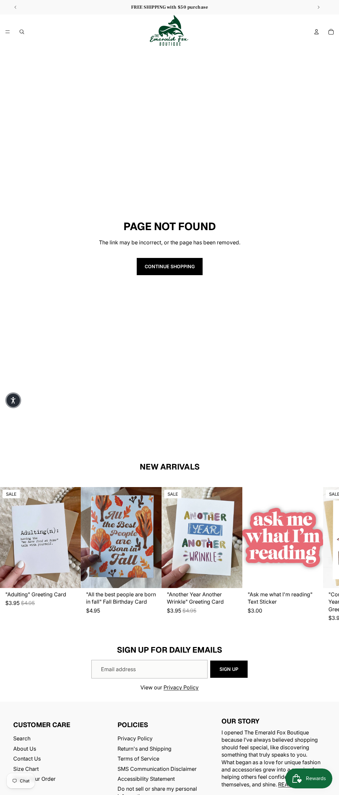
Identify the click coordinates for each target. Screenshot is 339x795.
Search (21, 738)
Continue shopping (170, 266)
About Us (24, 748)
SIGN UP (228, 669)
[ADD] (70, 578)
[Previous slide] (15, 7)
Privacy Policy (181, 687)
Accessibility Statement (146, 778)
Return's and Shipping (144, 748)
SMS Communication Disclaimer (157, 769)
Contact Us (27, 759)
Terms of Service (138, 759)
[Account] (316, 32)
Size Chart (26, 769)
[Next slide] (318, 7)
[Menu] (7, 31)
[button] (13, 400)
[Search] (22, 32)
